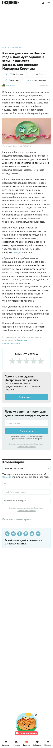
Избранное (37, 745)
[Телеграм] (7, 533)
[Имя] (26, 483)
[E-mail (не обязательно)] (26, 492)
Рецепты (17, 745)
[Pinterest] (25, 533)
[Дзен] (38, 533)
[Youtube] (32, 533)
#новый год (14, 343)
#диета (5, 343)
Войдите (6, 476)
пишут (17, 252)
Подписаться (26, 431)
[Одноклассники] (19, 533)
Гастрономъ (6, 745)
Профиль (47, 745)
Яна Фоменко (11, 86)
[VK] (13, 533)
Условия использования (27, 447)
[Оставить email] (26, 423)
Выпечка (26, 745)
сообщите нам (20, 340)
